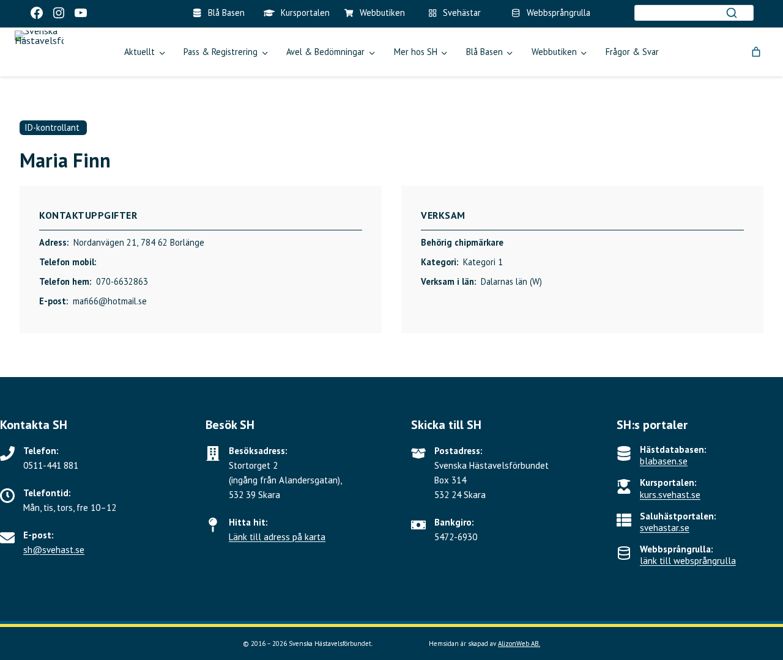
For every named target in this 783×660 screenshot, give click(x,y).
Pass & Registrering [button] (221, 51)
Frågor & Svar (632, 51)
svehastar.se (664, 528)
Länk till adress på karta (277, 537)
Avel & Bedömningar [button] (325, 51)
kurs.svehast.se (670, 495)
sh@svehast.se (53, 550)
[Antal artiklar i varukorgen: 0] (756, 52)
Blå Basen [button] (484, 51)
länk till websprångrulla (688, 560)
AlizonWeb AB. (519, 643)
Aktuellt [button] (139, 51)
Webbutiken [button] (554, 51)
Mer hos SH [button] (415, 51)
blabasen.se (664, 461)
